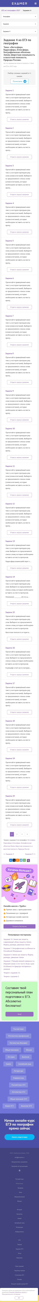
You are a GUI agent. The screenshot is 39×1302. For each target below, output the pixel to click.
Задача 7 (10, 316)
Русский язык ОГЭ (18, 1085)
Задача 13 (10, 541)
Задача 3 (10, 165)
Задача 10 (10, 428)
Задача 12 (10, 503)
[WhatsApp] (24, 860)
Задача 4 (10, 203)
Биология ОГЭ (26, 1106)
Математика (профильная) (18, 1036)
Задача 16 (10, 647)
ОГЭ (19, 1240)
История (11, 1057)
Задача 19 (10, 758)
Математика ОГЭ (18, 1092)
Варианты (19, 1258)
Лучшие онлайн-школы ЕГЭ (19, 1284)
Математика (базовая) (18, 1043)
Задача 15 (10, 612)
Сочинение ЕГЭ (19, 1275)
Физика (29, 1050)
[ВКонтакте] (10, 860)
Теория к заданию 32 (12, 973)
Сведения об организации (19, 1166)
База (20, 1192)
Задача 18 (10, 721)
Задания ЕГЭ (19, 1249)
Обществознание (12, 1050)
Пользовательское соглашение (11, 1294)
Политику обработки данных (17, 1292)
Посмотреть (18, 81)
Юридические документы (19, 1162)
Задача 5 (10, 240)
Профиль (20, 1188)
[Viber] (28, 860)
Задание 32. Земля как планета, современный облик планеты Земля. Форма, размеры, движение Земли (17, 942)
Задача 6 (10, 278)
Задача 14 (10, 576)
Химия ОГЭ (9, 1106)
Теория (19, 1244)
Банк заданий (19, 1266)
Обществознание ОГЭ (18, 1099)
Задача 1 (10, 90)
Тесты (19, 1253)
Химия (8, 1064)
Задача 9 (10, 391)
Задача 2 (10, 128)
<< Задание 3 (9, 854)
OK (19, 1298)
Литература (18, 1071)
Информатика (18, 1078)
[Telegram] (20, 860)
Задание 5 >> (30, 854)
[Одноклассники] (17, 860)
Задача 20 (10, 796)
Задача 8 (10, 353)
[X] (14, 860)
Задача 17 (10, 683)
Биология (25, 1057)
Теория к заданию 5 (11, 976)
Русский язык (18, 1029)
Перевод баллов (19, 1270)
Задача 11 (10, 466)
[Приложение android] (19, 1171)
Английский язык (24, 1064)
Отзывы (19, 1279)
